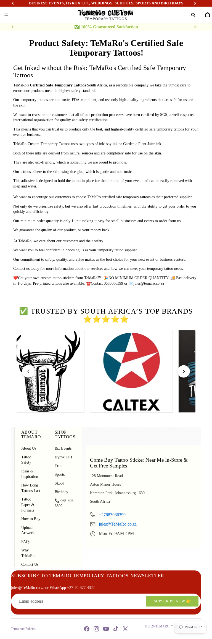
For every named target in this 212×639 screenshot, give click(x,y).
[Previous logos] (28, 371)
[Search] (193, 15)
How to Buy (30, 519)
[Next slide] (195, 27)
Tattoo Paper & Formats (27, 504)
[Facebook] (86, 629)
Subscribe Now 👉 (172, 601)
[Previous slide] (13, 27)
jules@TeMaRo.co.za (118, 524)
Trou (58, 466)
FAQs (25, 542)
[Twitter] (125, 629)
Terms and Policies (23, 629)
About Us (28, 448)
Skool (59, 483)
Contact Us (29, 564)
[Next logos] (183, 371)
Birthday (61, 492)
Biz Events (63, 448)
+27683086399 (112, 514)
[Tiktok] (115, 629)
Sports (60, 474)
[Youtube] (106, 629)
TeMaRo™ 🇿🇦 (166, 626)
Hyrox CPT (64, 457)
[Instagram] (96, 629)
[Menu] (6, 15)
